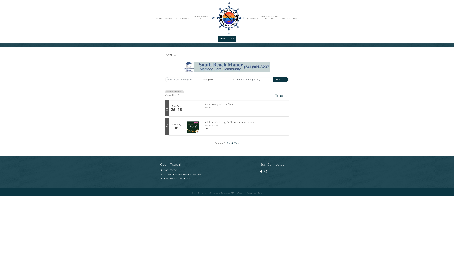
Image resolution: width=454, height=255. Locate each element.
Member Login (227, 39)
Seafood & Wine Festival (269, 17)
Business (252, 18)
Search (282, 79)
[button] (276, 95)
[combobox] (218, 79)
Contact (285, 18)
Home (159, 18)
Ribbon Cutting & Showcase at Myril (229, 122)
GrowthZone (233, 143)
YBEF (295, 18)
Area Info (170, 18)
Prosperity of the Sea (218, 104)
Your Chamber (200, 16)
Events (183, 18)
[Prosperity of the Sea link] (193, 108)
